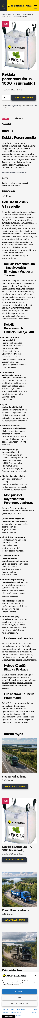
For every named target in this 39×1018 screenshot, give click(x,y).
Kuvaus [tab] (5, 118)
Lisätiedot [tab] (18, 118)
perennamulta (10, 107)
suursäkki (19, 107)
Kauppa (11, 14)
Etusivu (4, 14)
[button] (36, 976)
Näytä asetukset (19, 1004)
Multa (3, 107)
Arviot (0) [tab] (6, 124)
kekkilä (34, 105)
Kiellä (19, 998)
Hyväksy (19, 992)
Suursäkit (18, 14)
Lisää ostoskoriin (23, 98)
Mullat (25, 14)
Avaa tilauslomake (15, 786)
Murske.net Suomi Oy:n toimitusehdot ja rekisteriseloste (18, 1012)
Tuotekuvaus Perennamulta (15, 173)
